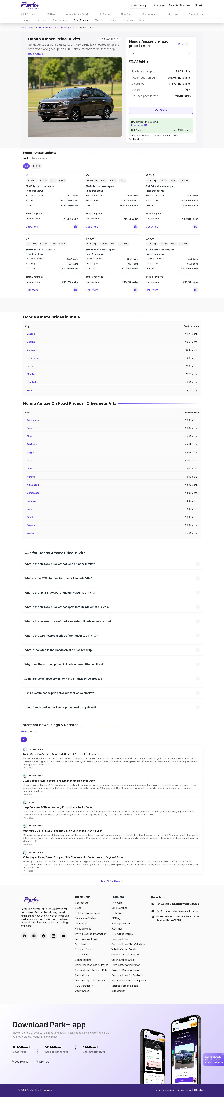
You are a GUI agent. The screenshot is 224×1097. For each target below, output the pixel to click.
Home (24, 27)
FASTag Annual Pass (86, 939)
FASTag (115, 918)
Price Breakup (81, 20)
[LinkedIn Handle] (53, 936)
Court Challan (83, 990)
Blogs (78, 907)
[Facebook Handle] (34, 936)
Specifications (60, 20)
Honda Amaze (69, 27)
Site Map (198, 1090)
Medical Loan (82, 975)
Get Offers (161, 110)
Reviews (128, 20)
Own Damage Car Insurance (91, 980)
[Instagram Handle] (24, 936)
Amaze (27, 20)
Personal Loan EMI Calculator (128, 944)
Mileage (42, 20)
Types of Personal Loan (125, 970)
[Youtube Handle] (63, 936)
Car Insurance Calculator (125, 954)
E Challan (116, 913)
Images (113, 20)
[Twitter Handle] (43, 936)
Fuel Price (117, 928)
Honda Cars (51, 27)
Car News (80, 944)
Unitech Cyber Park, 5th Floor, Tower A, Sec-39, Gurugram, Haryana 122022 (177, 918)
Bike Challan (118, 990)
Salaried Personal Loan (124, 985)
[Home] (30, 5)
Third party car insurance (125, 964)
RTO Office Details (122, 933)
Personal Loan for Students (127, 975)
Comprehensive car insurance (91, 964)
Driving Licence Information (90, 933)
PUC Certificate (84, 985)
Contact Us (81, 902)
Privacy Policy (184, 1090)
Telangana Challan (85, 918)
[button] (75, 226)
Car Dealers (81, 954)
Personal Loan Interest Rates (92, 970)
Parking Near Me (121, 923)
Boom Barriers (83, 959)
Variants (99, 20)
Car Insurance (119, 907)
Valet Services (83, 928)
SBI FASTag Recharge (87, 913)
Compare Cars (83, 949)
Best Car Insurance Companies (128, 980)
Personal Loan (119, 939)
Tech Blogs (81, 923)
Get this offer (135, 139)
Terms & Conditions (164, 1090)
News (142, 20)
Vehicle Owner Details (123, 949)
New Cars (35, 27)
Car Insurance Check (123, 959)
